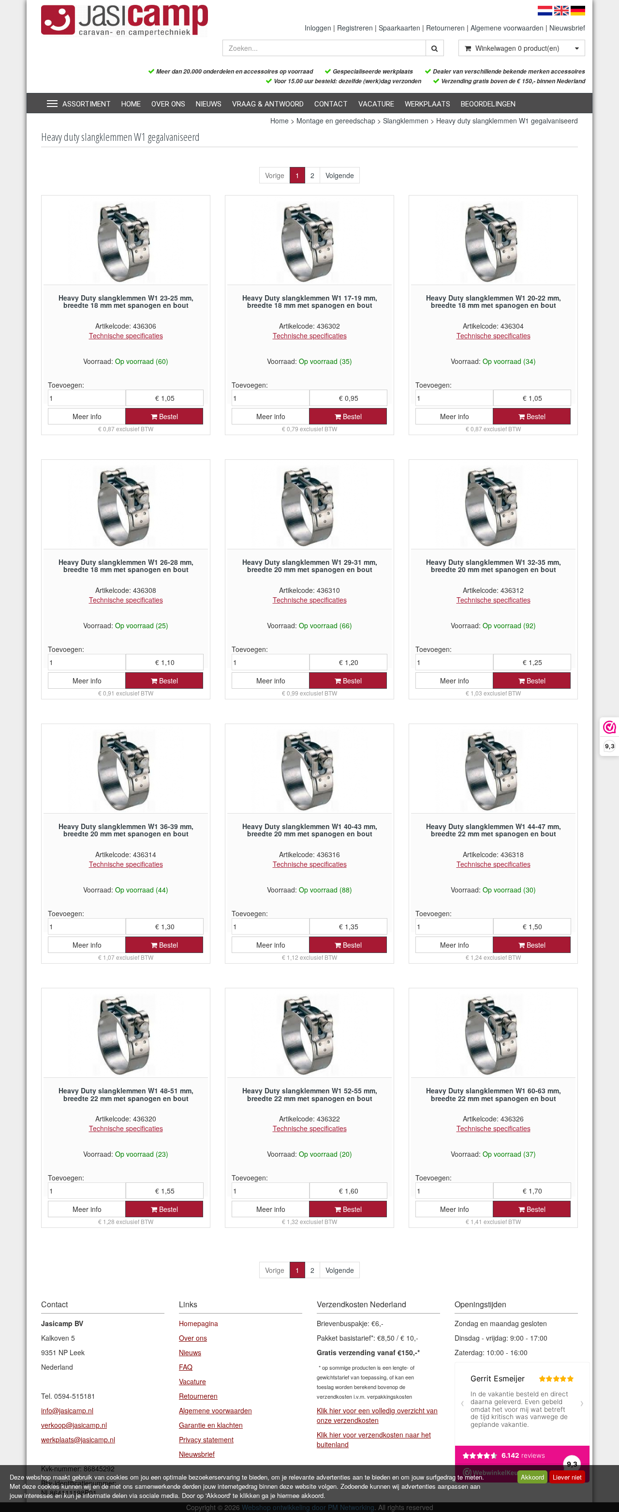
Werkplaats (427, 104)
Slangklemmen (405, 120)
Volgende (339, 175)
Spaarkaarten (399, 27)
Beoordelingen (488, 104)
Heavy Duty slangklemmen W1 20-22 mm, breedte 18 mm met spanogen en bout (493, 301)
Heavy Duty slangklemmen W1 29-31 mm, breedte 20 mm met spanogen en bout (309, 565)
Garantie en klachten (211, 1425)
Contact (331, 104)
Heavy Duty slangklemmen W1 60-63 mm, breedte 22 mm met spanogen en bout (493, 1094)
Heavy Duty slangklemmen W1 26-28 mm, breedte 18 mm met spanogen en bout (126, 565)
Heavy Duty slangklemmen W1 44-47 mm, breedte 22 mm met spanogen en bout (493, 829)
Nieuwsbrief (567, 27)
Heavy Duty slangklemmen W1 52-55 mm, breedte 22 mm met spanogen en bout (309, 1094)
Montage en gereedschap (335, 120)
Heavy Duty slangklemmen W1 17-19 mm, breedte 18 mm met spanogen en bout (309, 301)
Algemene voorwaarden (507, 27)
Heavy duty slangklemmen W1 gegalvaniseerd (507, 120)
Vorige (274, 175)
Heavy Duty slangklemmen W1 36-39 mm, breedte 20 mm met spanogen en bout (126, 829)
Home (131, 104)
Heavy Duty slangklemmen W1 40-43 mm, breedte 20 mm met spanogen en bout (309, 829)
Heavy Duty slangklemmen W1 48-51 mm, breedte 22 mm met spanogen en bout (126, 1094)
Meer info (87, 416)
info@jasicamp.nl (67, 1410)
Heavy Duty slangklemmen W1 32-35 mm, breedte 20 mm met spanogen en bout (493, 565)
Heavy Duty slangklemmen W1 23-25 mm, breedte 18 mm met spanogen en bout (126, 301)
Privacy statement (206, 1439)
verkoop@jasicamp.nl (74, 1425)
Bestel (167, 416)
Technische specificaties (126, 335)
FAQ (185, 1367)
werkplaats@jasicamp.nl (78, 1439)
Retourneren (445, 27)
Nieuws (208, 104)
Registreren (355, 27)
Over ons (168, 104)
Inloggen (318, 27)
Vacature (376, 104)
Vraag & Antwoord (268, 104)
